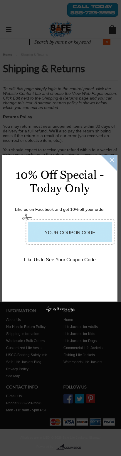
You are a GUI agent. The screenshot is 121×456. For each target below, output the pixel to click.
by (63, 308)
